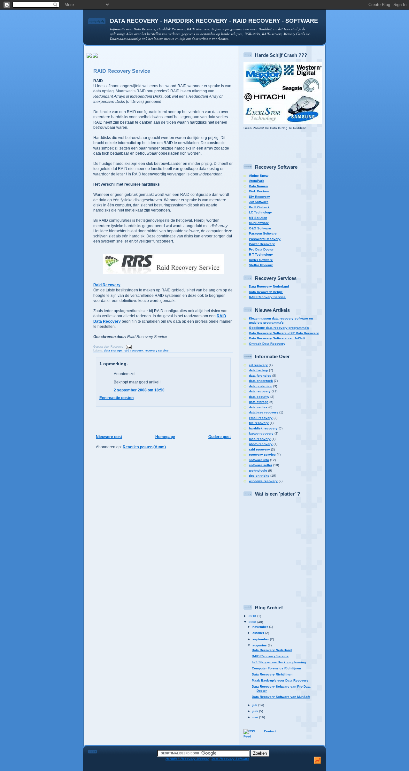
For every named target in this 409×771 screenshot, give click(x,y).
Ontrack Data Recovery (267, 343)
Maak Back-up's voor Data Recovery (280, 680)
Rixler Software (261, 260)
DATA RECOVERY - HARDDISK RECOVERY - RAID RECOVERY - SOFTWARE (214, 20)
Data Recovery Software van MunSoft (281, 696)
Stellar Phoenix (261, 265)
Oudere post (219, 437)
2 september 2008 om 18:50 (139, 390)
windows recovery (263, 481)
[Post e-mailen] (128, 346)
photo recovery (261, 444)
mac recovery (260, 439)
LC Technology (260, 212)
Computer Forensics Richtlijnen (276, 668)
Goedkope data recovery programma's (279, 327)
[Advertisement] (161, 60)
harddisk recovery (263, 428)
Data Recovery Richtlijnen (272, 674)
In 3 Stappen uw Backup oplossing (279, 662)
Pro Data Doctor (261, 249)
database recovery (263, 412)
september (261, 639)
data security (259, 396)
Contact (270, 731)
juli (255, 705)
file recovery (259, 423)
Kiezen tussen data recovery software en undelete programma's (281, 320)
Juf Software (258, 202)
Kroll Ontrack (259, 207)
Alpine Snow (258, 175)
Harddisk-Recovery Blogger (187, 758)
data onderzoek (261, 380)
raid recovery (133, 350)
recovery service (156, 350)
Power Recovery (262, 244)
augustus (260, 645)
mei (255, 717)
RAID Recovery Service (121, 71)
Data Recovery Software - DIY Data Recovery (284, 333)
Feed (247, 736)
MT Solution (258, 218)
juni (255, 711)
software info (259, 460)
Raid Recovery (106, 285)
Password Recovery (265, 239)
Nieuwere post (109, 437)
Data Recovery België (266, 292)
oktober (258, 633)
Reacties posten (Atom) (144, 447)
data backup (258, 370)
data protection (260, 386)
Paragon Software (263, 233)
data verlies (258, 407)
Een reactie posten (116, 398)
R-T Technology (261, 254)
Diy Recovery (259, 196)
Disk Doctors (259, 191)
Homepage (165, 437)
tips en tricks (259, 475)
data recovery (260, 391)
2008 (253, 622)
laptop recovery (261, 433)
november (260, 626)
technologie (258, 470)
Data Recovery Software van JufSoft (277, 338)
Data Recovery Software (230, 758)
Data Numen (258, 186)
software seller (260, 465)
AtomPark (256, 180)
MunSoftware (259, 223)
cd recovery (258, 365)
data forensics (260, 375)
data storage (113, 350)
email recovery (261, 418)
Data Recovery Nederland (269, 286)
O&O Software (260, 228)
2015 (253, 616)
